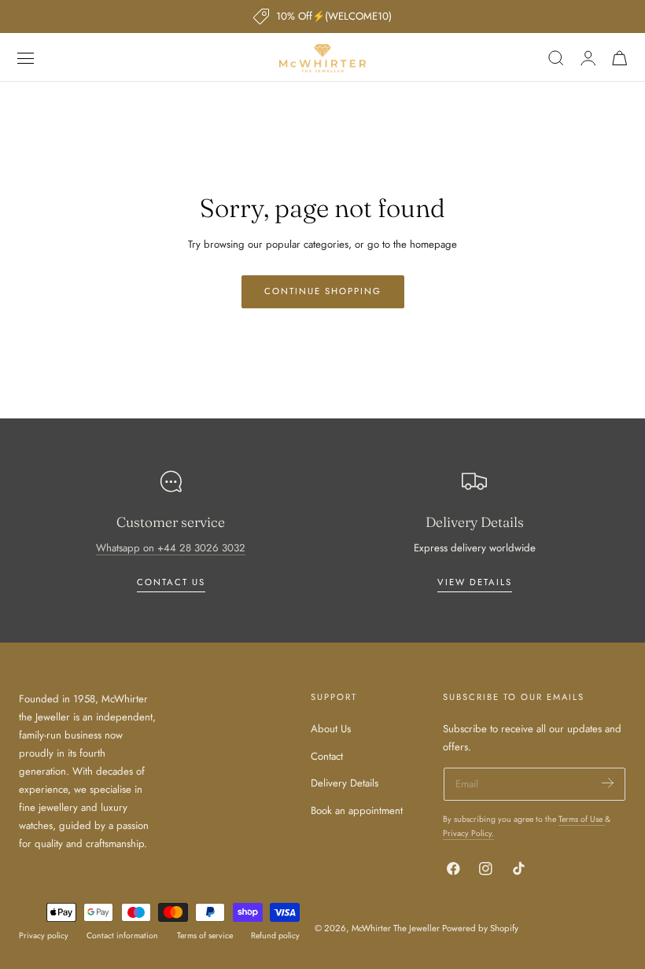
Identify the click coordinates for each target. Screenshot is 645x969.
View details (474, 582)
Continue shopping (322, 291)
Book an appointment (357, 810)
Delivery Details (344, 783)
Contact (327, 756)
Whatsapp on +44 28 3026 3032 (170, 547)
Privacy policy (43, 935)
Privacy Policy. (468, 833)
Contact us (171, 582)
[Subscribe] (607, 783)
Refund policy (275, 935)
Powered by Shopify (480, 928)
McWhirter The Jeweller (396, 928)
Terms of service (205, 935)
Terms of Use (581, 819)
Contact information (122, 935)
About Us (331, 728)
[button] (26, 58)
